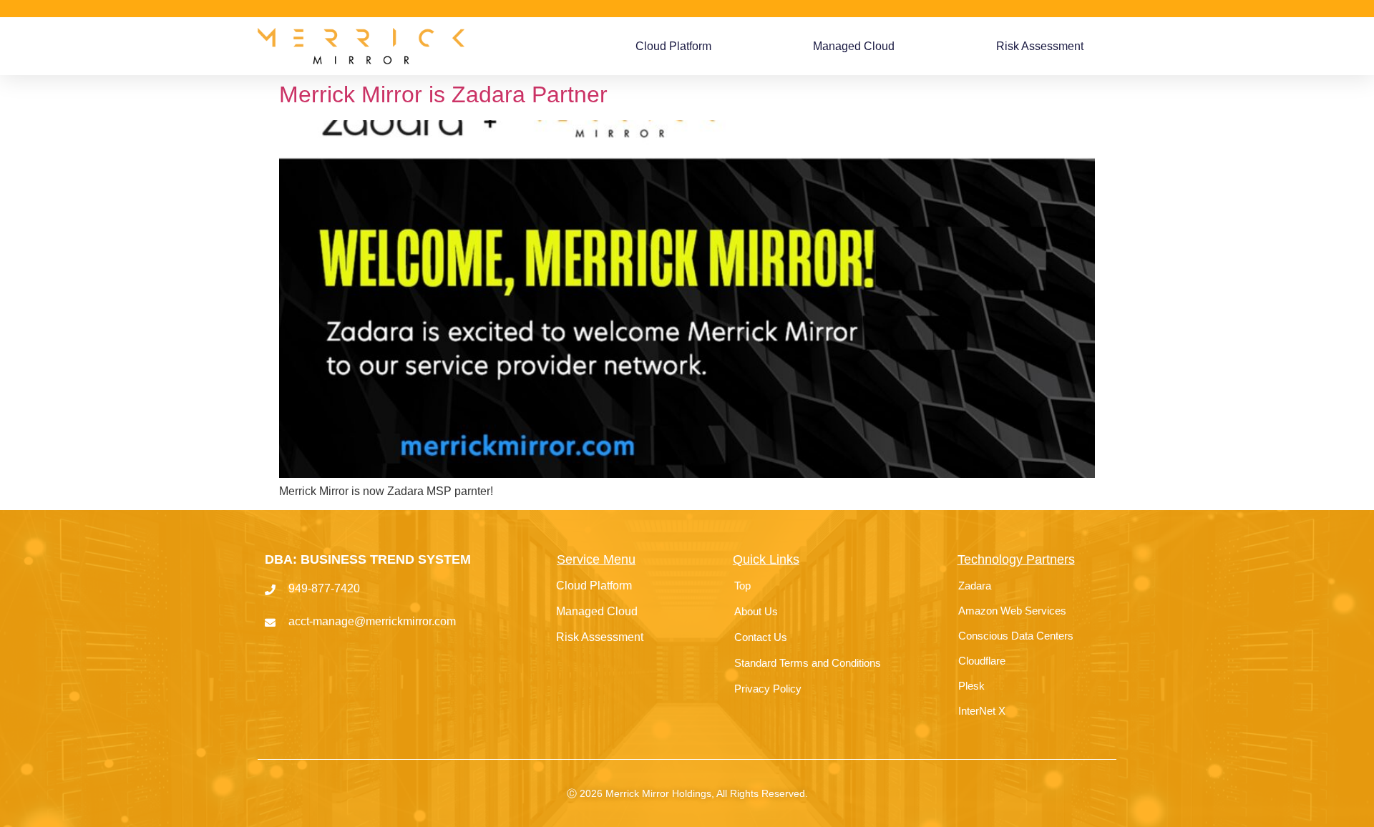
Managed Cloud (854, 46)
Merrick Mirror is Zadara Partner (443, 94)
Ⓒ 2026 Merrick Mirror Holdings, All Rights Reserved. (687, 793)
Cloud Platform (673, 46)
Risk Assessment (1039, 46)
